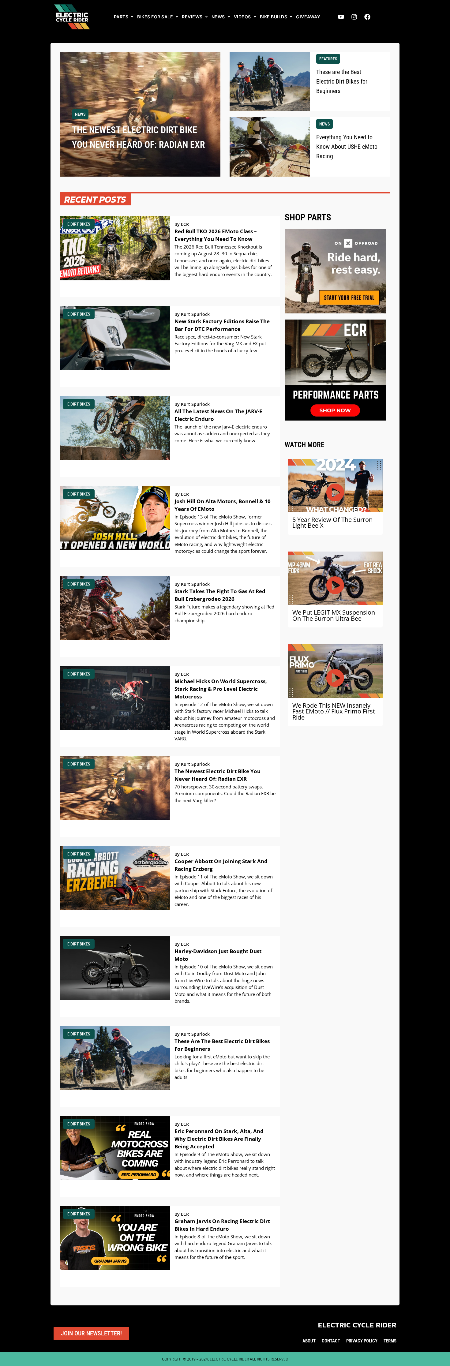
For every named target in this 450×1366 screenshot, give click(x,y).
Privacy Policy (361, 1341)
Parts (121, 16)
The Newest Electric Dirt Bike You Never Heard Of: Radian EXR (217, 775)
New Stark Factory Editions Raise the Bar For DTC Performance (222, 325)
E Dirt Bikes (78, 224)
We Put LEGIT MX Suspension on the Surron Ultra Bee (333, 615)
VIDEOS (242, 16)
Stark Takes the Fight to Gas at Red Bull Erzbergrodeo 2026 (219, 595)
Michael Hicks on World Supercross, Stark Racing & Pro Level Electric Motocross (220, 689)
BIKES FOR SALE (155, 16)
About (309, 1341)
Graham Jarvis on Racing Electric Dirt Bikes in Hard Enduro (222, 1225)
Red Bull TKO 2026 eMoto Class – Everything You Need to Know (215, 235)
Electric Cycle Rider (357, 1325)
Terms (390, 1341)
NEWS (218, 16)
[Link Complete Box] (140, 114)
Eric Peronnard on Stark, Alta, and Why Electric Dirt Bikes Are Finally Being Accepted (219, 1139)
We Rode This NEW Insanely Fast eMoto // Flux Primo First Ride (333, 711)
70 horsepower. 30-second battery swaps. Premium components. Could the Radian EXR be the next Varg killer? (225, 793)
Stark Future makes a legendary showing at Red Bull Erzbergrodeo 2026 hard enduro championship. (224, 613)
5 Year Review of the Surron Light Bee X (332, 522)
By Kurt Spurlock (192, 314)
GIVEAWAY (308, 16)
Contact (331, 1341)
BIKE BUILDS (273, 16)
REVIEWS (192, 16)
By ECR (181, 224)
